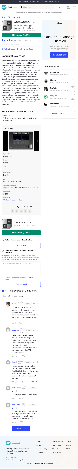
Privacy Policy (56, 445)
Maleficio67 (16, 388)
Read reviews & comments (10, 44)
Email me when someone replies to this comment (19, 278)
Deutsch (14, 460)
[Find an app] (21, 7)
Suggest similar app (59, 113)
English (8, 460)
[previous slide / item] (4, 141)
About (38, 441)
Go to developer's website (14, 200)
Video (9, 17)
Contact (68, 441)
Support (68, 445)
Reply (21, 323)
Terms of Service (57, 441)
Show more (21, 428)
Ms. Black (29, 49)
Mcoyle (14, 362)
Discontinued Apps (42, 449)
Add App (39, 445)
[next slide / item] (37, 141)
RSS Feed (69, 449)
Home (3, 17)
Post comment (21, 284)
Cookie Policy (56, 452)
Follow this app (9, 49)
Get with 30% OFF (59, 55)
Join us (56, 1)
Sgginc (14, 303)
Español (21, 460)
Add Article (39, 452)
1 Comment (32, 382)
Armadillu (15, 330)
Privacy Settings (57, 449)
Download (22, 35)
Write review (21, 245)
